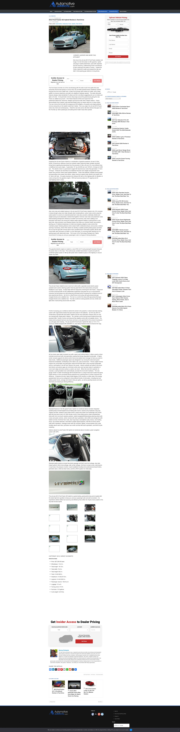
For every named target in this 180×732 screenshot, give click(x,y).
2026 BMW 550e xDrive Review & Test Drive (121, 114)
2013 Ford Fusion (87, 674)
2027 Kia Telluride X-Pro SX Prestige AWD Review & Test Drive (120, 121)
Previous (51, 688)
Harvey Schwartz (55, 21)
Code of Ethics (117, 718)
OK (131, 729)
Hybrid (73, 24)
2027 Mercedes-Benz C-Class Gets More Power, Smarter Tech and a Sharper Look (121, 289)
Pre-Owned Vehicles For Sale (90, 11)
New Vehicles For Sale (77, 11)
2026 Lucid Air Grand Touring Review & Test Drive (121, 159)
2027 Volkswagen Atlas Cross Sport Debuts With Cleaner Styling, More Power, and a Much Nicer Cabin (121, 298)
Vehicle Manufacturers (102, 11)
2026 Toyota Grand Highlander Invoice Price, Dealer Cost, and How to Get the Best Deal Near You (121, 222)
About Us (116, 711)
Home (51, 11)
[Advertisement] (104, 5)
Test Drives (79, 24)
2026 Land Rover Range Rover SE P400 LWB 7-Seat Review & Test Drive (121, 152)
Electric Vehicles (123, 11)
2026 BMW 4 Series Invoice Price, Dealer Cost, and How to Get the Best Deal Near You (121, 231)
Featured (65, 24)
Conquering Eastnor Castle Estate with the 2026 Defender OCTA (121, 130)
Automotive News (58, 11)
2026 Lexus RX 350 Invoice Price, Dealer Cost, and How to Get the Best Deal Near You (121, 202)
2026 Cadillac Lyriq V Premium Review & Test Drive (121, 137)
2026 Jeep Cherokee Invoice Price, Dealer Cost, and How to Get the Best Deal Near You (121, 194)
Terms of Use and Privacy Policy (120, 713)
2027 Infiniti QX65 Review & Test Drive (120, 144)
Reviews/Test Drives (113, 11)
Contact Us (116, 716)
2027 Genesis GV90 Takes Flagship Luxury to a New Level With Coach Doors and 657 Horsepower (121, 280)
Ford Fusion (93, 674)
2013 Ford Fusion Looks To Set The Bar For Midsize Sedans (90, 691)
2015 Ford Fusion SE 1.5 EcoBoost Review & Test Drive (58, 691)
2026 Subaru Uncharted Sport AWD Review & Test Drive (121, 107)
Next (100, 688)
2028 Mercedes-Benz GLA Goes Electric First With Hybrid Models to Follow (121, 308)
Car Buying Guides (67, 11)
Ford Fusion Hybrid (99, 674)
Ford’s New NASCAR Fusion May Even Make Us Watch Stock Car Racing (74, 693)
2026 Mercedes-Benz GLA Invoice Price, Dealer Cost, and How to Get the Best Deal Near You (121, 240)
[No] (178, 730)
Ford (69, 24)
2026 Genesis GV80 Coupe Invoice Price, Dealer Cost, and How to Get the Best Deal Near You (121, 212)
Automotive (59, 24)
